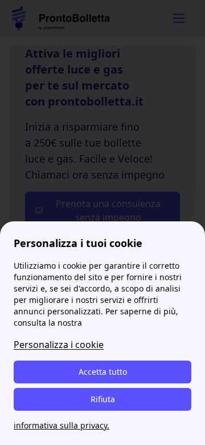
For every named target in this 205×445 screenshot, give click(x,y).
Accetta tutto (103, 371)
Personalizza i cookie (59, 344)
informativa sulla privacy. (61, 425)
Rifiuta (103, 399)
